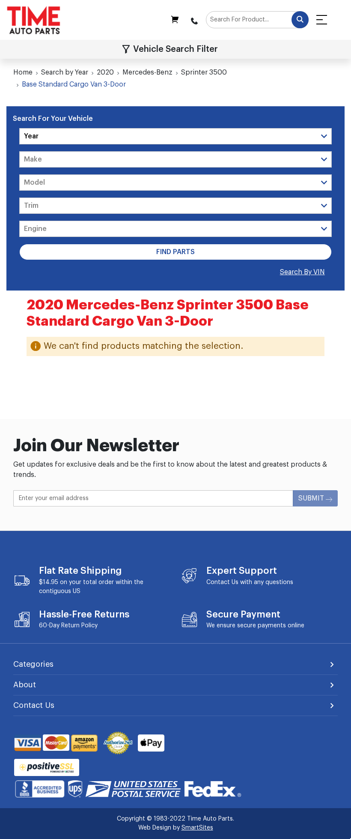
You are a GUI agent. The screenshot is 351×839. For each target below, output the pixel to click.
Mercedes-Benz (147, 72)
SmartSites (197, 828)
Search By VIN (302, 272)
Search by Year (64, 72)
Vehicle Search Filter (175, 49)
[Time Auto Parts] (33, 19)
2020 (105, 72)
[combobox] (257, 19)
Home (23, 72)
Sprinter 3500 (204, 72)
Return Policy (79, 626)
